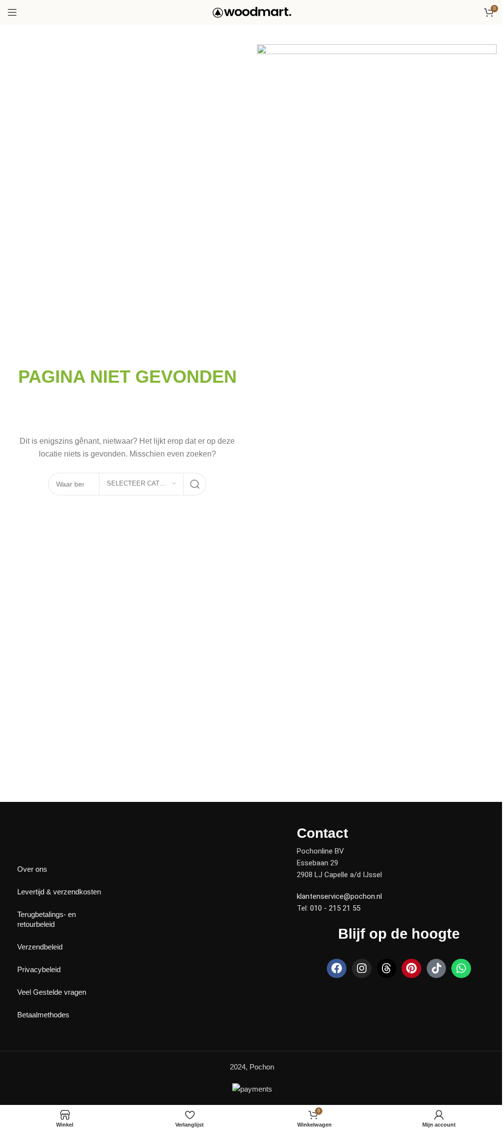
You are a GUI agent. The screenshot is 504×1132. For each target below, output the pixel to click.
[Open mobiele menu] (12, 12)
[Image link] (41, 832)
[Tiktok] (436, 969)
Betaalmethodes (43, 1014)
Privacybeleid (39, 969)
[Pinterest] (411, 969)
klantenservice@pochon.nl (339, 896)
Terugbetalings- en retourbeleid (46, 919)
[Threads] (387, 969)
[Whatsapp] (461, 969)
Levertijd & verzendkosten (59, 891)
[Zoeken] (195, 484)
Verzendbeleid (40, 947)
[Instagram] (362, 969)
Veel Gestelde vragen (51, 992)
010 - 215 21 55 (335, 908)
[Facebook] (336, 969)
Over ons (32, 869)
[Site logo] (252, 11)
